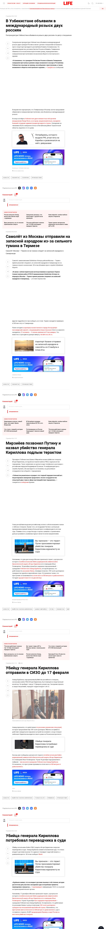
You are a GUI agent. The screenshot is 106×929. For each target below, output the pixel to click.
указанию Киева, (28, 571)
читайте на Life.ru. (46, 334)
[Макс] (23, 188)
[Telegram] (27, 188)
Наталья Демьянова (19, 170)
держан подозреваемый (47, 922)
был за (36, 922)
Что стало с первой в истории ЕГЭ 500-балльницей (13, 430)
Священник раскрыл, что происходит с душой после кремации (34, 216)
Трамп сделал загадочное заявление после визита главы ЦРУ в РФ (58, 224)
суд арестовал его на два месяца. (30, 578)
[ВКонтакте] (31, 188)
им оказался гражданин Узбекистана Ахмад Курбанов (39, 762)
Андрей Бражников (18, 377)
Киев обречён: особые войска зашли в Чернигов (57, 215)
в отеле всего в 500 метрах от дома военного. (48, 575)
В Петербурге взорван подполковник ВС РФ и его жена (34, 423)
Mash (40, 875)
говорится (50, 67)
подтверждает (37, 908)
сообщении (25, 482)
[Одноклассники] (35, 188)
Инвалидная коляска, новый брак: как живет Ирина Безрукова (13, 423)
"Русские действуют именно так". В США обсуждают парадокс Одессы (35, 224)
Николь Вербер (17, 602)
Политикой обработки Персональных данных (42, 8)
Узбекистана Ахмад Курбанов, (30, 569)
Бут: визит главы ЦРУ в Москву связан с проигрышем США (35, 647)
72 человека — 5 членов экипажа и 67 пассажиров (38, 332)
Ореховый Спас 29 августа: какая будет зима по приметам (56, 655)
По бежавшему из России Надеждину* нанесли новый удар (35, 431)
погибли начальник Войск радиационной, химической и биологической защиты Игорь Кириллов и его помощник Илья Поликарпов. (34, 919)
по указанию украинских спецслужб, (49, 727)
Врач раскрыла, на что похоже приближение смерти (13, 223)
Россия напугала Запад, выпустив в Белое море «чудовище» (11, 216)
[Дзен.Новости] (19, 188)
